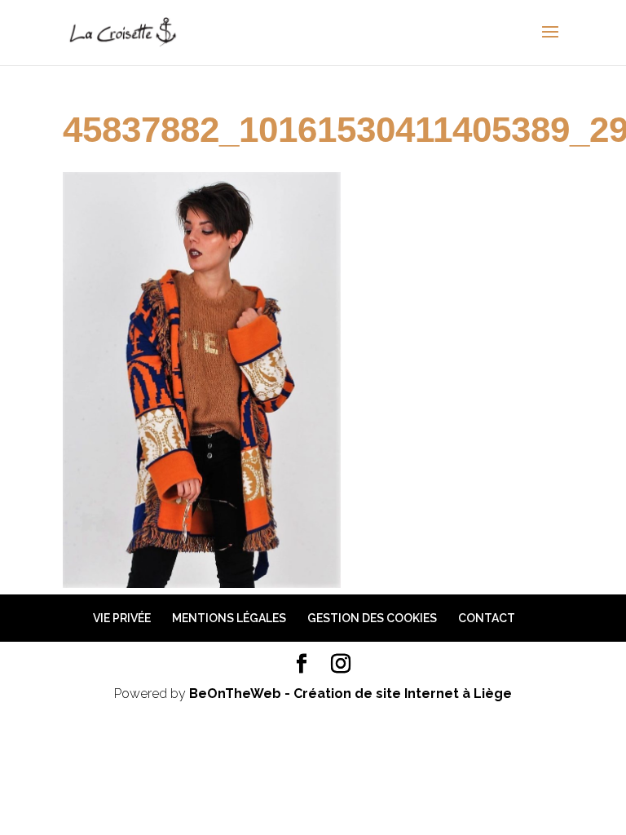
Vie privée (122, 618)
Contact (486, 618)
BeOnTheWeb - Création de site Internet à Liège (350, 693)
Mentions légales (229, 618)
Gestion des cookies (372, 618)
